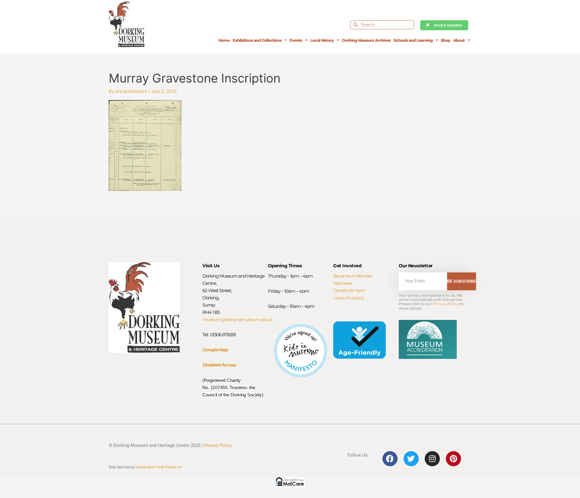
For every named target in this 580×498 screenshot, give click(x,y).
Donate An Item (349, 290)
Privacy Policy (446, 303)
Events (296, 40)
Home (224, 40)
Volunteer (342, 283)
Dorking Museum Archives (366, 40)
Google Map (215, 350)
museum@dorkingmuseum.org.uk (237, 319)
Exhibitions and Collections (257, 40)
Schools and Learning (413, 40)
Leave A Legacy (348, 298)
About (459, 40)
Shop (445, 40)
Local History (322, 40)
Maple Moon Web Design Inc (159, 467)
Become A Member (352, 276)
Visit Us (210, 266)
